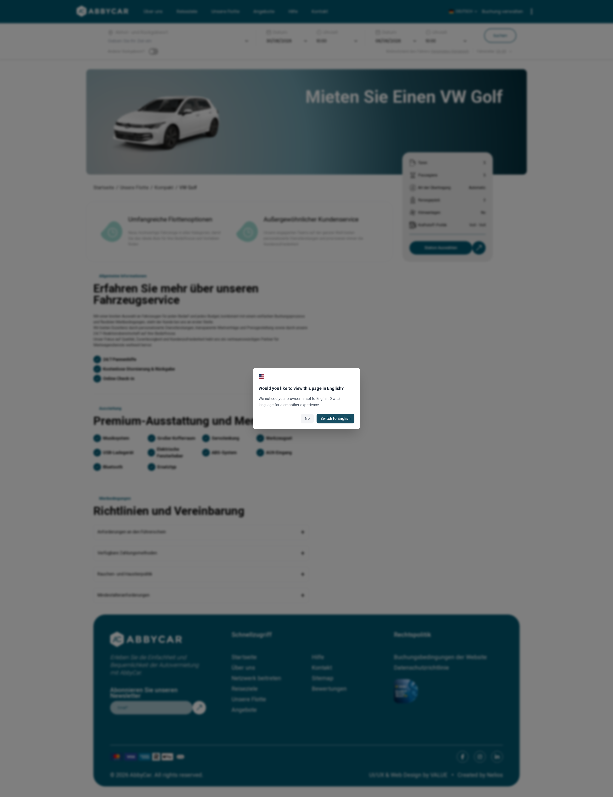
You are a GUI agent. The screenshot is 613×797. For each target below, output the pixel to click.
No (307, 418)
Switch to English (335, 418)
